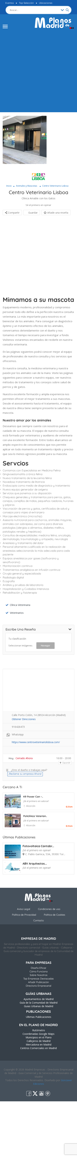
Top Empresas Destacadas (38, 978)
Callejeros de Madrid (38, 1041)
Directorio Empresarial (38, 985)
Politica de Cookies (54, 914)
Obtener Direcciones (24, 719)
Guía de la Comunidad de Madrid (38, 1002)
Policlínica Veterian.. (35, 816)
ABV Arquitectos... (35, 863)
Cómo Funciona (38, 971)
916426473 (18, 726)
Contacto (38, 920)
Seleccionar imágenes (20, 645)
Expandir (66, 762)
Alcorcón (30, 805)
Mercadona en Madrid (38, 1044)
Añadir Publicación (38, 982)
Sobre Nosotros (38, 975)
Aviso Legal (23, 909)
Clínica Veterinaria (20, 605)
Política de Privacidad (24, 914)
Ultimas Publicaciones (38, 1017)
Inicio (9, 185)
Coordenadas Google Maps (38, 1034)
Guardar (33, 212)
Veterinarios (17, 612)
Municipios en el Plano (39, 1037)
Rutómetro (38, 1030)
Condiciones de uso (49, 909)
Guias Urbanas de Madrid (38, 1006)
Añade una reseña (57, 212)
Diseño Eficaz (38, 967)
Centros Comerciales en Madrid (38, 1048)
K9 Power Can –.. (33, 796)
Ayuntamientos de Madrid (39, 999)
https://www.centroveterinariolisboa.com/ (36, 742)
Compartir (13, 212)
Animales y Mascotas (26, 185)
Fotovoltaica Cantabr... (38, 846)
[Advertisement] (38, 70)
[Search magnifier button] (67, 9)
